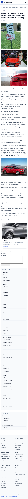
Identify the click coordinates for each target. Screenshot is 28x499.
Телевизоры (6, 371)
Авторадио (3, 7)
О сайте (2, 496)
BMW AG (5, 304)
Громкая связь (6, 365)
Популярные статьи (13, 496)
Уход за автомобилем (8, 406)
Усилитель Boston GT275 (7, 425)
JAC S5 (5, 240)
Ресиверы (5, 292)
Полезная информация (8, 389)
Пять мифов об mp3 (6, 422)
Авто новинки (17, 7)
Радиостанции (6, 348)
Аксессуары (6, 360)
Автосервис (6, 401)
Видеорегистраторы (7, 342)
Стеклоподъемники (7, 351)
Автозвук (5, 284)
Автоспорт (5, 327)
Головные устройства (8, 362)
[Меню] (25, 2)
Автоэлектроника (7, 337)
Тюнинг (5, 333)
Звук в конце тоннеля (7, 415)
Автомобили (5, 301)
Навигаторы (6, 368)
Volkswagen (5, 312)
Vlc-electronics (5, 427)
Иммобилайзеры (7, 386)
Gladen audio (5, 420)
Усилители (5, 298)
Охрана (4, 375)
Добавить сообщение (5, 264)
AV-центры (5, 286)
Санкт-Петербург (7, 280)
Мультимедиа (6, 354)
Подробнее (5, 246)
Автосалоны (6, 324)
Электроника (5, 452)
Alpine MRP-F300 (6, 418)
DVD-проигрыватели (7, 357)
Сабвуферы (5, 295)
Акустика (5, 289)
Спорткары (5, 330)
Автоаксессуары (7, 339)
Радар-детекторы (7, 345)
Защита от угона (7, 383)
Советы (4, 392)
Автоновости (10, 7)
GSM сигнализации (7, 377)
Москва (5, 277)
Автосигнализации (7, 380)
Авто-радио (5, 272)
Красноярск (6, 274)
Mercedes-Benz (6, 310)
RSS (6, 496)
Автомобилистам (7, 398)
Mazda (4, 307)
